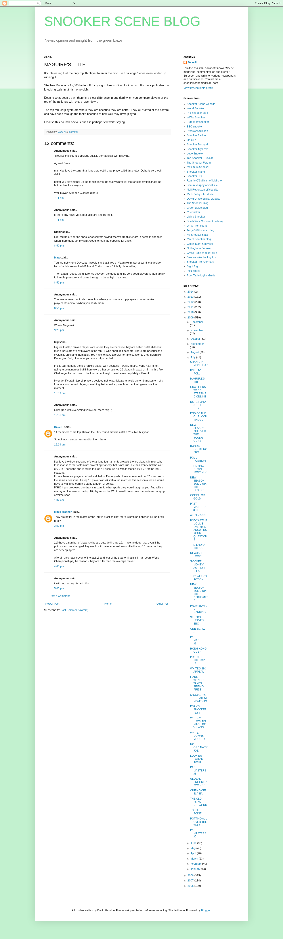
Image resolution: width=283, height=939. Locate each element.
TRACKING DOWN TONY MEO (198, 469)
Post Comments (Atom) (74, 610)
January (196, 869)
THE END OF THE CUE (198, 546)
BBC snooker (195, 126)
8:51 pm (59, 282)
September (197, 343)
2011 (190, 307)
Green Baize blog (197, 207)
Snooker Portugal (197, 144)
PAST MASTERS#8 (198, 770)
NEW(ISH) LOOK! (196, 554)
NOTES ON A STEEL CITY (198, 405)
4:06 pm (59, 566)
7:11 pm (59, 198)
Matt (57, 257)
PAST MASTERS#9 (198, 640)
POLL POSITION (198, 459)
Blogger (205, 910)
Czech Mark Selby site (200, 243)
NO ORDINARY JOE (199, 747)
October (196, 338)
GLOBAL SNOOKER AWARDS (198, 782)
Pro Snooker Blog (197, 112)
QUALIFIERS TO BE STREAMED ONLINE (198, 392)
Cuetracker (193, 212)
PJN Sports (193, 270)
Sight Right (193, 266)
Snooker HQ (194, 176)
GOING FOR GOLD (197, 497)
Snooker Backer (196, 135)
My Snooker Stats (197, 234)
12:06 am (59, 415)
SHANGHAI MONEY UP (199, 364)
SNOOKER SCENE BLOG (122, 21)
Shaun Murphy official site (202, 185)
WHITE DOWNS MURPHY (197, 736)
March (195, 858)
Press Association (197, 131)
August (195, 352)
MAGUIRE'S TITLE (197, 380)
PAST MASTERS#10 (198, 507)
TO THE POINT (195, 812)
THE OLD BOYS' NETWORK (198, 802)
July (193, 357)
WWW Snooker (196, 117)
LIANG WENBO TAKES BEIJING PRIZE (197, 683)
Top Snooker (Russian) (200, 158)
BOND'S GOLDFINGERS (198, 449)
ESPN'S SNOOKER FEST (198, 709)
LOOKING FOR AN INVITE (196, 759)
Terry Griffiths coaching (200, 230)
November (197, 330)
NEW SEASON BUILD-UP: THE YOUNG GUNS (198, 432)
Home (108, 603)
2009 (190, 317)
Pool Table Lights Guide (201, 275)
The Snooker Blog (197, 203)
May (193, 848)
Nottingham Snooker (199, 248)
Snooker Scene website (201, 104)
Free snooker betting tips (201, 257)
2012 (190, 302)
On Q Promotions (197, 225)
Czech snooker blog (199, 239)
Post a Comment (60, 596)
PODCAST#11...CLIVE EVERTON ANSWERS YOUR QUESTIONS (198, 530)
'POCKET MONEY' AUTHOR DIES (197, 566)
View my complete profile (199, 88)
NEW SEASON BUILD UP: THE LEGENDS (198, 484)
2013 (190, 296)
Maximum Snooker (198, 167)
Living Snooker (196, 216)
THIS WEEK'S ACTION (198, 578)
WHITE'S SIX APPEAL (198, 670)
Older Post (163, 603)
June (194, 843)
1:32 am (59, 500)
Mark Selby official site (200, 194)
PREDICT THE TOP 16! (197, 660)
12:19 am (59, 444)
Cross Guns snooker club (202, 253)
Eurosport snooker (198, 121)
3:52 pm (59, 525)
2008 (190, 875)
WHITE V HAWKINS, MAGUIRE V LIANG (198, 722)
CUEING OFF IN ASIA (198, 792)
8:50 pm (59, 245)
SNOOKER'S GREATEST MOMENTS (198, 698)
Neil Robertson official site (202, 189)
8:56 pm (59, 308)
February (196, 863)
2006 (190, 885)
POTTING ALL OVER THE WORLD (198, 822)
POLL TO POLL (195, 372)
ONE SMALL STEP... (197, 630)
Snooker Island (196, 171)
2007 (190, 880)
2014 (190, 291)
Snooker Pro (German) (200, 261)
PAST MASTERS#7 (198, 833)
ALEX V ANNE (198, 515)
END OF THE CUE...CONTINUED (198, 416)
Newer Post (52, 603)
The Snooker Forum (199, 162)
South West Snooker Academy (205, 221)
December (197, 322)
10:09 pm (59, 393)
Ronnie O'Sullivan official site (204, 180)
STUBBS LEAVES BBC (197, 620)
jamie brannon (63, 511)
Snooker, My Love (197, 149)
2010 (190, 312)
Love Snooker (195, 153)
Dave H (58, 427)
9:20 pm (59, 330)
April (194, 853)
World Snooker (196, 108)
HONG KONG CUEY (198, 650)
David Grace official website (203, 198)
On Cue (191, 140)
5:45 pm (59, 588)
